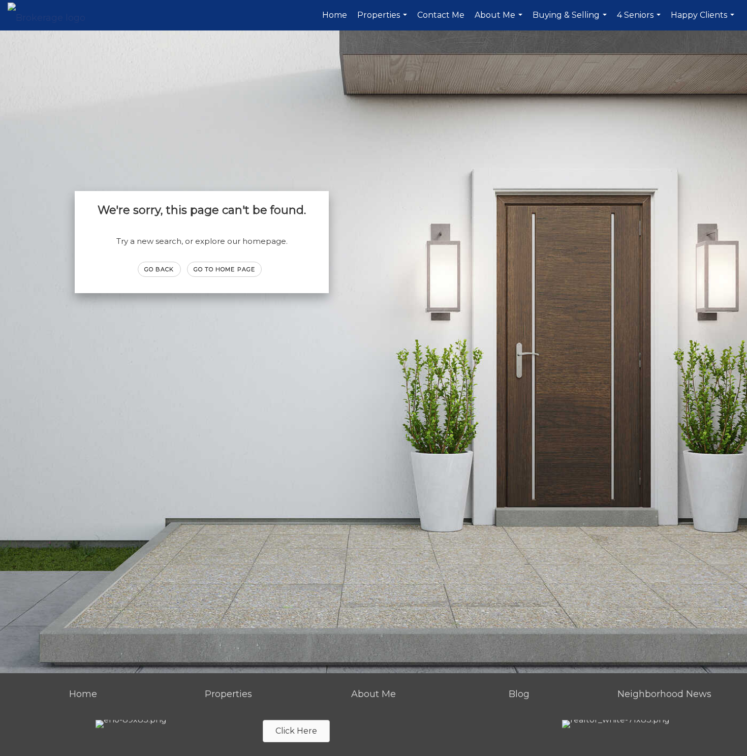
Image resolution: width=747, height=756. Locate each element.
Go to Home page (225, 269)
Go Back (159, 269)
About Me (500, 20)
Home (334, 15)
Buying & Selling (571, 20)
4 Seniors (640, 20)
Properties (383, 20)
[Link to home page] (52, 15)
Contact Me (440, 15)
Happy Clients (704, 20)
